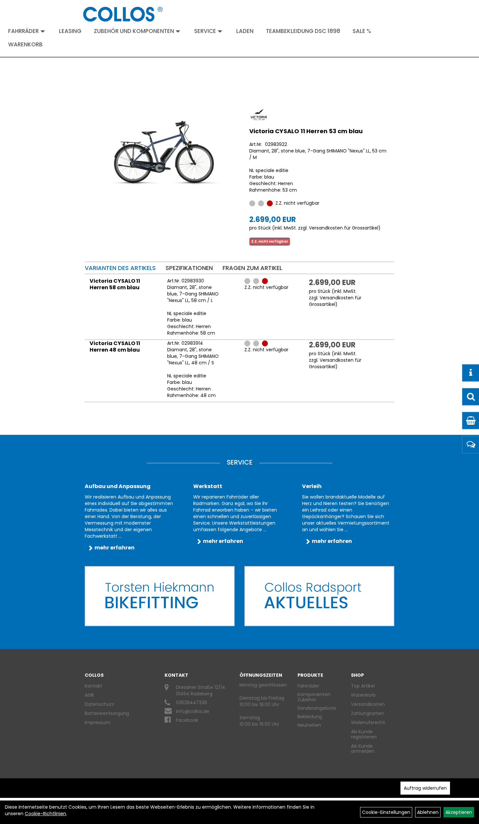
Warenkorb (25, 44)
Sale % (362, 31)
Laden (245, 31)
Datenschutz (99, 704)
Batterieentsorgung (107, 713)
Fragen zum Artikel (252, 268)
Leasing (70, 31)
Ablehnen (428, 812)
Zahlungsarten (367, 713)
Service (205, 31)
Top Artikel (363, 686)
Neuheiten (309, 725)
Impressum (97, 722)
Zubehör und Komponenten (134, 31)
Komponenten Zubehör (314, 697)
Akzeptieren (458, 812)
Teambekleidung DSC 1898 (303, 31)
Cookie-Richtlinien (45, 813)
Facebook (187, 720)
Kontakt (93, 686)
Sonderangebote (317, 708)
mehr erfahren (114, 547)
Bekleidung (310, 716)
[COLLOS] (123, 14)
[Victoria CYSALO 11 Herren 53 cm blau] (162, 148)
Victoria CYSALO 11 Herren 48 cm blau (115, 347)
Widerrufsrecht (368, 722)
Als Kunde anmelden (362, 748)
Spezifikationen (189, 268)
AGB (89, 695)
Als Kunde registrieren (364, 734)
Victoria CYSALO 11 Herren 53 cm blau (306, 131)
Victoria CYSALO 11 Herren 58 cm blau (115, 284)
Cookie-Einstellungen (386, 812)
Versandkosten (368, 704)
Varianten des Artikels (120, 268)
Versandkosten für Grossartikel (343, 228)
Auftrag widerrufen (425, 788)
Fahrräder (23, 31)
